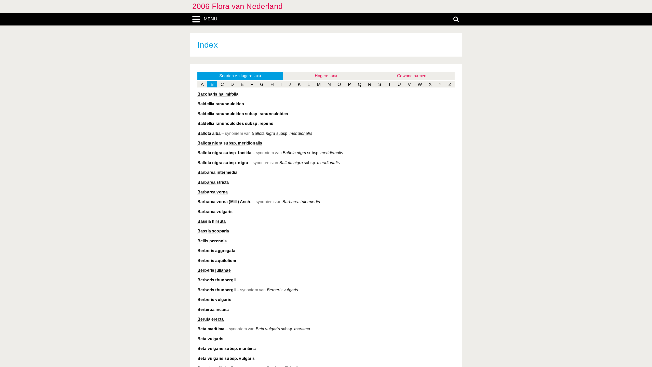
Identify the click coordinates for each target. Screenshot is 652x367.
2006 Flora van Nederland (237, 6)
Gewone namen (411, 76)
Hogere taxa (326, 76)
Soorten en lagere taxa (240, 76)
